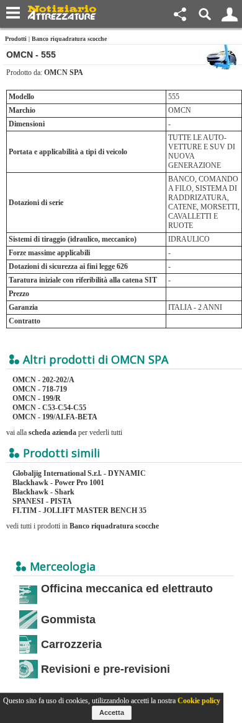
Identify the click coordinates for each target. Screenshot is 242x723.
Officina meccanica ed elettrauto (127, 588)
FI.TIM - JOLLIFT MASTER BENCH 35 (79, 510)
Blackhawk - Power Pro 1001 (58, 482)
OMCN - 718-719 (39, 389)
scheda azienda (52, 432)
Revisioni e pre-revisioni (105, 669)
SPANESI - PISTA (42, 501)
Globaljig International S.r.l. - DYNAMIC (79, 473)
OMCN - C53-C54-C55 (49, 407)
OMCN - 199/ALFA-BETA (54, 417)
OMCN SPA (63, 72)
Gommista (68, 619)
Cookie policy (198, 700)
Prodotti (16, 38)
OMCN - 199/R (36, 398)
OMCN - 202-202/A (43, 379)
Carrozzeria (71, 644)
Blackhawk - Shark (43, 492)
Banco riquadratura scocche (69, 38)
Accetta (111, 712)
